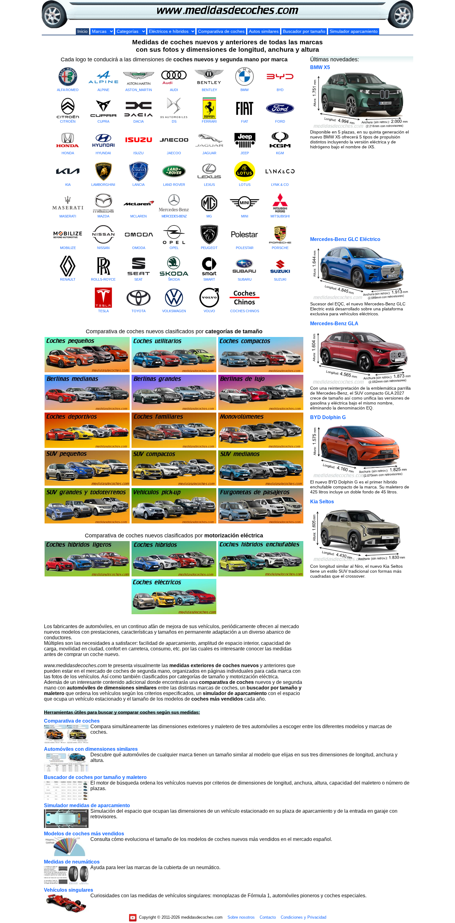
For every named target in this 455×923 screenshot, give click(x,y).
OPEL (174, 248)
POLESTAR (245, 248)
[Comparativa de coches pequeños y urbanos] (87, 371)
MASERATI (67, 216)
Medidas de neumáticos (72, 861)
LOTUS (244, 184)
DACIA (138, 121)
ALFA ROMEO (68, 90)
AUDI (174, 90)
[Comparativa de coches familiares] (174, 446)
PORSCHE (280, 248)
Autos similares (264, 31)
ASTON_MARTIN (138, 90)
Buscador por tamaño (304, 31)
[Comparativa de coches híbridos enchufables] (261, 575)
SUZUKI (280, 279)
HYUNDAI (103, 153)
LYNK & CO (280, 184)
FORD (280, 121)
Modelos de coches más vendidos (84, 833)
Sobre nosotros (241, 917)
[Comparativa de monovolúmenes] (261, 446)
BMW (244, 90)
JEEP (244, 153)
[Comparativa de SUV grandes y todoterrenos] (87, 522)
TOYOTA (138, 311)
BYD (280, 90)
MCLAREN (138, 216)
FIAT (244, 121)
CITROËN (68, 121)
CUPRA (103, 121)
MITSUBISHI (280, 216)
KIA (68, 184)
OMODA (138, 248)
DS (174, 121)
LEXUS (209, 184)
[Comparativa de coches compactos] (261, 371)
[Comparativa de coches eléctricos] (174, 613)
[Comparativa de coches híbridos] (174, 575)
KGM (280, 153)
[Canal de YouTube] (132, 917)
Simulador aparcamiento (354, 31)
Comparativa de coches (221, 31)
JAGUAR (209, 153)
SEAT (138, 279)
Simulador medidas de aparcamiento (87, 805)
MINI (244, 216)
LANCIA (138, 184)
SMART (209, 279)
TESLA (103, 311)
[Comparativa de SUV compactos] (174, 484)
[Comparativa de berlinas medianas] (87, 409)
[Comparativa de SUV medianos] (261, 484)
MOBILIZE (68, 248)
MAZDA (103, 216)
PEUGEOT (209, 248)
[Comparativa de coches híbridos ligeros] (87, 575)
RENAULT (68, 279)
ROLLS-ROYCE (103, 279)
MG (209, 216)
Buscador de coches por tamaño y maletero (95, 777)
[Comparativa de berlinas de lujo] (261, 409)
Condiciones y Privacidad (303, 917)
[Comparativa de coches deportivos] (87, 446)
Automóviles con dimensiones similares (91, 749)
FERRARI (209, 121)
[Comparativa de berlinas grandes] (174, 409)
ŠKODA (174, 279)
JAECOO (174, 153)
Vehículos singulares (68, 890)
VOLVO (209, 311)
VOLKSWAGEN (174, 311)
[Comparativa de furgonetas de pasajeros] (261, 522)
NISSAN (103, 248)
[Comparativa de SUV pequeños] (87, 484)
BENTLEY (209, 90)
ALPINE (103, 90)
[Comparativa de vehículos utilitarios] (174, 371)
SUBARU (245, 279)
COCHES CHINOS (244, 311)
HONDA (68, 153)
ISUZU (138, 153)
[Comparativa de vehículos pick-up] (174, 522)
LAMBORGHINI (103, 184)
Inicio (82, 31)
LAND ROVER (174, 184)
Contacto (268, 917)
